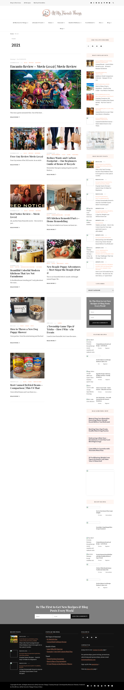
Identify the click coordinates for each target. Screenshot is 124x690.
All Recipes (27, 2)
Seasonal (60, 22)
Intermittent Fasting (102, 212)
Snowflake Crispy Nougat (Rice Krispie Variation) (104, 528)
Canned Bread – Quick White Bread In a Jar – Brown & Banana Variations (104, 66)
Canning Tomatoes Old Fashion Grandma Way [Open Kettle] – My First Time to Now (105, 101)
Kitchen (67, 215)
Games (60, 323)
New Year (110, 253)
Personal (75, 154)
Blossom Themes (73, 684)
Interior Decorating (28, 267)
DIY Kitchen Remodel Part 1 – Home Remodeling (63, 220)
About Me (90, 669)
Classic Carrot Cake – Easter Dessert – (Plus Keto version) (103, 388)
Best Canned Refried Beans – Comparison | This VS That (26, 386)
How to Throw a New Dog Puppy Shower (24, 330)
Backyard (98, 164)
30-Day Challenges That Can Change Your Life (104, 257)
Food (63, 154)
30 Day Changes (100, 250)
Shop (61, 28)
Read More (14, 117)
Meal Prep (98, 96)
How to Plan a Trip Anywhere (56, 661)
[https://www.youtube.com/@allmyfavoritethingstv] (96, 637)
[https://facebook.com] (92, 46)
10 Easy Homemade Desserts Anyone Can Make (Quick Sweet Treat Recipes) (104, 202)
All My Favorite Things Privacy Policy (30, 687)
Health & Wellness (74, 22)
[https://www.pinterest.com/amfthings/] (91, 637)
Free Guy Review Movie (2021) (26, 156)
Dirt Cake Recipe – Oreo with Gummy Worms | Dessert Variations (103, 399)
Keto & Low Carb (108, 108)
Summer (98, 167)
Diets (100, 211)
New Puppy (60, 263)
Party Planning (100, 198)
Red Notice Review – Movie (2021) (25, 215)
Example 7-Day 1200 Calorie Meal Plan (60, 652)
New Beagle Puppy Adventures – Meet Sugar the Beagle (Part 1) (64, 269)
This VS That (37, 381)
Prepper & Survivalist (102, 62)
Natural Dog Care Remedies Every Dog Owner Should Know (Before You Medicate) (104, 242)
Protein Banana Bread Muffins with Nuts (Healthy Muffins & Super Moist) (104, 556)
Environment (56, 154)
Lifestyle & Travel (37, 22)
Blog (108, 22)
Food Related (89, 22)
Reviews (38, 62)
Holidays (109, 182)
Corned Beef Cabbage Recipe (56, 642)
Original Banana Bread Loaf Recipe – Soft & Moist (103, 344)
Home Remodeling (57, 215)
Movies (31, 62)
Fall (105, 94)
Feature (101, 72)
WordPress (15, 687)
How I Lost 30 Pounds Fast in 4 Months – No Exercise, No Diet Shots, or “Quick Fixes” (104, 274)
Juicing (110, 266)
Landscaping (102, 166)
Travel (107, 84)
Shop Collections (15, 2)
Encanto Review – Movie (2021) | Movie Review (43, 66)
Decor (17, 267)
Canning (101, 60)
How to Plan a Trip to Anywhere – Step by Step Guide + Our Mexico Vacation (105, 88)
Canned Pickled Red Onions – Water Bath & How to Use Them (104, 124)
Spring (108, 183)
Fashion (101, 222)
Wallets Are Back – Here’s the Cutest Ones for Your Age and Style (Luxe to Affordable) (105, 228)
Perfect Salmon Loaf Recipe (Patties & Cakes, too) (103, 360)
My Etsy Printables (39, 2)
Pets (100, 22)
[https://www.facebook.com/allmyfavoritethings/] (87, 637)
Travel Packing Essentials (55, 659)
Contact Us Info (97, 650)
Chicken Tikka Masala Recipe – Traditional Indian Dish (104, 568)
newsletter (94, 664)
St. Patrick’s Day (52, 639)
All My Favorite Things (20, 22)
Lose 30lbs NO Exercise (55, 649)
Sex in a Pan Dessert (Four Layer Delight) (104, 511)
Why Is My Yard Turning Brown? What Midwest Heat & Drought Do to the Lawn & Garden (104, 172)
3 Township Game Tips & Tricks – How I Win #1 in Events (60, 329)
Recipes (98, 183)
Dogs (53, 263)
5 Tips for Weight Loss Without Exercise (102, 215)
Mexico (97, 84)
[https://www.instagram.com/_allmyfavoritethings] (83, 637)
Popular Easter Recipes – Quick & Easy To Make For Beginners (103, 188)
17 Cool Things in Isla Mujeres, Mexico (59, 664)
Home (50, 22)
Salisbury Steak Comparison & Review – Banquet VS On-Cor (104, 78)
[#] (88, 46)
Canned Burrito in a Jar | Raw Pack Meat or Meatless (104, 113)
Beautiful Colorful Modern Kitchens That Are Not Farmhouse (25, 273)
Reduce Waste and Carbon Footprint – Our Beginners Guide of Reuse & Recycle (62, 161)
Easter (101, 182)
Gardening (108, 164)
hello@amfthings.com (88, 659)
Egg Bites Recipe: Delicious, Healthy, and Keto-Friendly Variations (103, 375)
